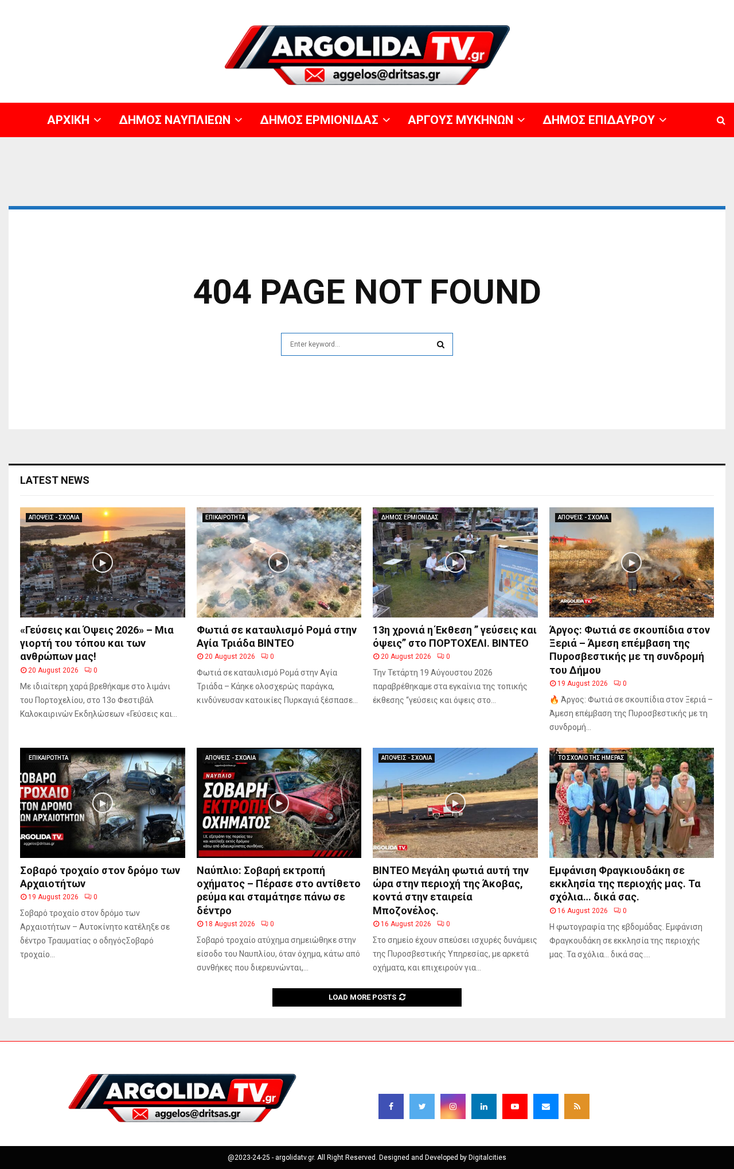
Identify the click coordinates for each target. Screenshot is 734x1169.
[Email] (546, 1106)
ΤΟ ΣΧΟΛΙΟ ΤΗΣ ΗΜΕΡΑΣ (591, 758)
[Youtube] (515, 1106)
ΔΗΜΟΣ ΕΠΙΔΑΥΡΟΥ (596, 9)
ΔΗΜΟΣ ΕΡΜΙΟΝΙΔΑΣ (452, 9)
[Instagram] (453, 1106)
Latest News (54, 480)
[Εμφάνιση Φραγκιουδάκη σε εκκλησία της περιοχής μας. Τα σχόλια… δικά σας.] (632, 803)
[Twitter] (422, 1106)
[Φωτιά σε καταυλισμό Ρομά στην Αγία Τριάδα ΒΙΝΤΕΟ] (279, 562)
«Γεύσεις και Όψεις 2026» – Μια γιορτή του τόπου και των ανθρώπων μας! (97, 643)
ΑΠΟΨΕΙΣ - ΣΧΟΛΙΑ (54, 517)
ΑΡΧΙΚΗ (323, 9)
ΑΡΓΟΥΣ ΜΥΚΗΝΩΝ (525, 9)
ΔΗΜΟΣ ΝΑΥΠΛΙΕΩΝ (377, 9)
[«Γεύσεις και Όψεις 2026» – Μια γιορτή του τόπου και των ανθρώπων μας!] (102, 562)
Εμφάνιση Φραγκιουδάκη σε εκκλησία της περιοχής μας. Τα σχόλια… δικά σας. (625, 883)
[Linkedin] (484, 1106)
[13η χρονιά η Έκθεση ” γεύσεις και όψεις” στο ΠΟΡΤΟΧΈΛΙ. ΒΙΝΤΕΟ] (455, 562)
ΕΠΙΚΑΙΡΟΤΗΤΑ (225, 517)
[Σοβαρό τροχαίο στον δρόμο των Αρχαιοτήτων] (102, 803)
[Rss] (576, 1106)
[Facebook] (391, 1106)
